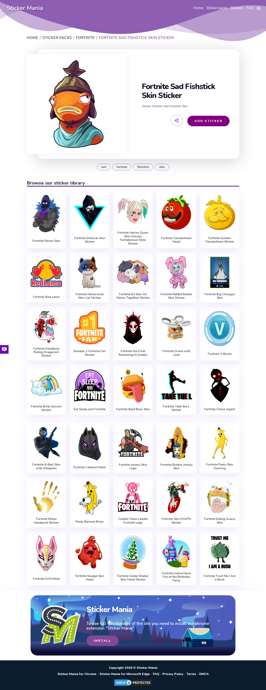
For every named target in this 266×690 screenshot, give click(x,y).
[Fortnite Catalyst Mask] (90, 444)
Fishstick (143, 167)
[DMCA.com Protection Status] (133, 685)
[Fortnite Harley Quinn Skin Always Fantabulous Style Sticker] (133, 210)
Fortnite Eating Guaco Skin (219, 520)
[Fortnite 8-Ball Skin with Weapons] (46, 443)
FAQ (156, 674)
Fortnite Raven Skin (46, 241)
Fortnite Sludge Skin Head (89, 577)
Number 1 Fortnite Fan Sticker (90, 353)
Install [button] (102, 641)
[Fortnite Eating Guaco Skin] (220, 497)
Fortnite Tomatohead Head (176, 240)
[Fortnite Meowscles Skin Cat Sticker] (90, 272)
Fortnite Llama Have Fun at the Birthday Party (176, 577)
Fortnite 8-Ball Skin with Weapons (46, 466)
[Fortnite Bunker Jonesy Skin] (176, 443)
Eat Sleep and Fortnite (90, 409)
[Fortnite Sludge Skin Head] (90, 552)
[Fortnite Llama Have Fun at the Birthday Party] (176, 551)
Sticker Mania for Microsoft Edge (125, 674)
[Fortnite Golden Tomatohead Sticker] (220, 212)
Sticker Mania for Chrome (76, 674)
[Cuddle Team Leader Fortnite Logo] (133, 497)
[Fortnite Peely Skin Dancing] (220, 443)
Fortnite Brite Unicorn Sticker (46, 408)
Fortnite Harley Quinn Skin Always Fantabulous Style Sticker (132, 238)
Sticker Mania (25, 8)
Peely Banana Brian (90, 521)
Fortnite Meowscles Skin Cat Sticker (90, 296)
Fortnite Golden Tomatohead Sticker (219, 240)
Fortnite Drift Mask (46, 578)
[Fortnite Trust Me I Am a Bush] (220, 552)
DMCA (204, 674)
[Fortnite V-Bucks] (220, 328)
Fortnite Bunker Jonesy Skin (176, 466)
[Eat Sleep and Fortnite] (90, 385)
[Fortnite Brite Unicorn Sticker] (46, 384)
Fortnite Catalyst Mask (89, 467)
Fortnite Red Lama (46, 297)
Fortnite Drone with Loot (176, 353)
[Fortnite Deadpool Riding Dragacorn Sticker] (46, 326)
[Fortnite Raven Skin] (46, 213)
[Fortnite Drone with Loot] (176, 327)
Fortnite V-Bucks (220, 354)
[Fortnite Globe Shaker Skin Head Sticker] (133, 552)
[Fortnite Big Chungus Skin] (220, 272)
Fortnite (121, 167)
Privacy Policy (172, 674)
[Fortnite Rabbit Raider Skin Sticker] (176, 272)
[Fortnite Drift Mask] (46, 553)
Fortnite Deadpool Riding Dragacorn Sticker (46, 352)
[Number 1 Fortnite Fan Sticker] (90, 327)
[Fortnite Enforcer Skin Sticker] (90, 212)
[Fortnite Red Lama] (46, 273)
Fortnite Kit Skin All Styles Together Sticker (133, 296)
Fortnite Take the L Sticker (176, 408)
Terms (191, 674)
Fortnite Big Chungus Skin (219, 296)
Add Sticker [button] (209, 121)
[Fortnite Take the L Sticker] (176, 384)
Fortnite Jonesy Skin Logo (133, 466)
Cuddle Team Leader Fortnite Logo (133, 520)
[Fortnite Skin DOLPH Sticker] (176, 497)
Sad (103, 167)
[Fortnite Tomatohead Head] (176, 212)
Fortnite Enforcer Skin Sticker (89, 240)
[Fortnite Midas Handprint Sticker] (46, 497)
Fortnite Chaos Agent (219, 409)
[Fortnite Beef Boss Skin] (133, 385)
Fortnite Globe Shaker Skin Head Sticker (133, 577)
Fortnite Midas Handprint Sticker (46, 520)
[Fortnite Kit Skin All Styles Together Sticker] (133, 272)
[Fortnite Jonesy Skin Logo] (133, 443)
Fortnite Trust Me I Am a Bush (220, 577)
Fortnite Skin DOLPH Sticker (176, 520)
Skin (162, 167)
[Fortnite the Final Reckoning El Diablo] (133, 327)
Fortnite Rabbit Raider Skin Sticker (176, 296)
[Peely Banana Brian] (90, 498)
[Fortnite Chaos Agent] (220, 385)
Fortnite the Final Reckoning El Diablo (133, 353)
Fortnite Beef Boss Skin (133, 409)
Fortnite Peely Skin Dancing (219, 466)
